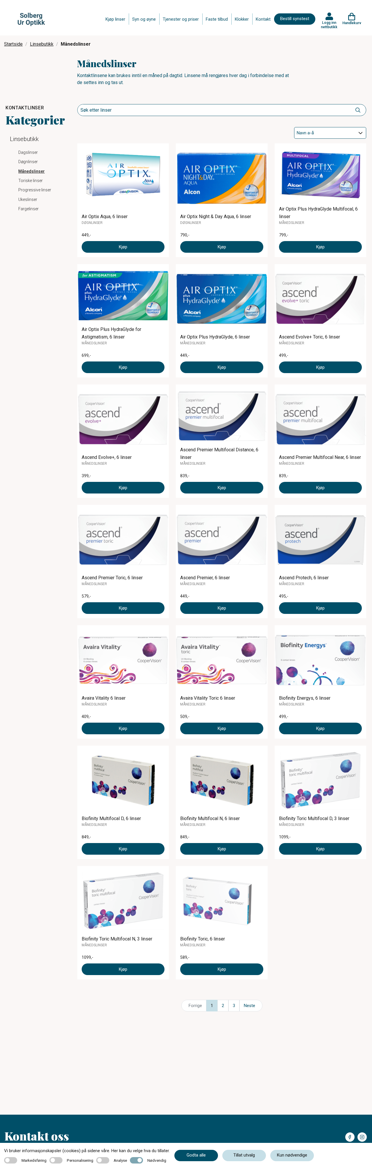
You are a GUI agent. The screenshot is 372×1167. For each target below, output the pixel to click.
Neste (249, 1005)
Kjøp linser (115, 19)
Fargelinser (28, 208)
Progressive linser (34, 190)
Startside (13, 44)
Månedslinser (31, 171)
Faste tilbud (217, 19)
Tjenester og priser (181, 19)
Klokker (242, 19)
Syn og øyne (144, 19)
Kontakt (263, 19)
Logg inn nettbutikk (329, 25)
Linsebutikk (41, 44)
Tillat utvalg (244, 1155)
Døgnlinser (28, 161)
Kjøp (123, 247)
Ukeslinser (27, 199)
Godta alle (196, 1155)
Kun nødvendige (292, 1155)
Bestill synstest (294, 18)
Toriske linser (30, 180)
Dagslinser (28, 152)
